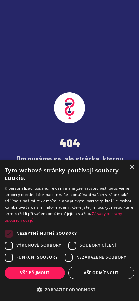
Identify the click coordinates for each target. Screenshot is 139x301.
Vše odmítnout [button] (101, 272)
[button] (69, 290)
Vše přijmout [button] (34, 272)
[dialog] (69, 230)
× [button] (131, 167)
